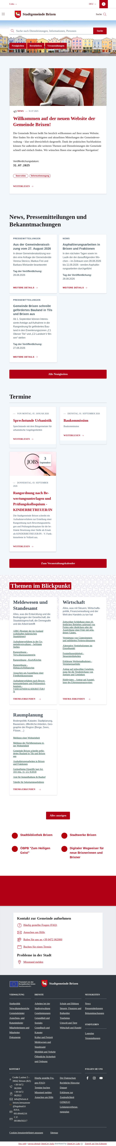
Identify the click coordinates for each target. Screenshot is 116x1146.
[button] (13, 4)
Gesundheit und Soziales (42, 1020)
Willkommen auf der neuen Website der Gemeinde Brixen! (54, 121)
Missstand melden (43, 1092)
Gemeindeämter (16, 1013)
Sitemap (54, 1132)
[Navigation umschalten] (3, 14)
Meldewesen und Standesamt (43, 1044)
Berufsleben (36, 45)
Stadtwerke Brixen (83, 835)
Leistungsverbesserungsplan (69, 1109)
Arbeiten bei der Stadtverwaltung (42, 1006)
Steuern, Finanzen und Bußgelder (70, 1010)
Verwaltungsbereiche (19, 1008)
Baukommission (76, 420)
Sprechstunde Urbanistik (32, 420)
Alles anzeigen (58, 815)
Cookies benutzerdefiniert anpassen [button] (26, 1132)
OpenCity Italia (47, 1144)
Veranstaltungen (55, 45)
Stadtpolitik (14, 1003)
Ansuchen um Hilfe (44, 1097)
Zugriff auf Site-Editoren (96, 1144)
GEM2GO (65, 1102)
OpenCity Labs (73, 1144)
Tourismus (65, 1018)
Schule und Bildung (69, 1003)
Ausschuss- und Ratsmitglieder (16, 1020)
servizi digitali (34, 1144)
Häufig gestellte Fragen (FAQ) (44, 1080)
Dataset (63, 1087)
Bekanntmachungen (94, 1013)
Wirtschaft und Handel (70, 1027)
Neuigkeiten (18, 45)
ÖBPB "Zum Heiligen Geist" (35, 850)
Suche (100, 31)
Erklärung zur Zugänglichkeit (67, 1095)
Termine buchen (42, 1087)
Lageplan (89, 1033)
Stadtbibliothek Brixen (36, 835)
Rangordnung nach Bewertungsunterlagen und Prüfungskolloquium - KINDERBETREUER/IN (32, 501)
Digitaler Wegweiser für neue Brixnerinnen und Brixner (87, 853)
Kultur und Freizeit (44, 1037)
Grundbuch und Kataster (42, 1030)
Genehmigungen (42, 1013)
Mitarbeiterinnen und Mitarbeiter (19, 1030)
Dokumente (15, 1037)
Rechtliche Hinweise (70, 1083)
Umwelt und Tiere (68, 1023)
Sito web (22, 1144)
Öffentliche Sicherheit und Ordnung (45, 1059)
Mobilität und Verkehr (45, 1051)
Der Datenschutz (68, 1078)
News (20, 111)
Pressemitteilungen (94, 1008)
